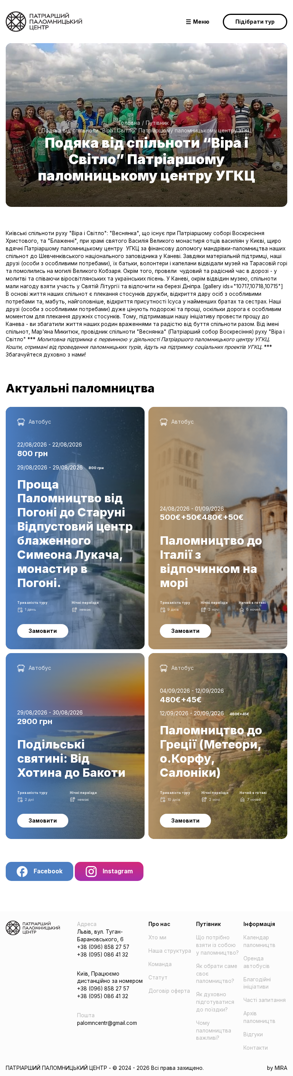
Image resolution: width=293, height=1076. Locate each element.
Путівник (157, 123)
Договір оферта (169, 991)
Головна (129, 123)
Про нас (159, 924)
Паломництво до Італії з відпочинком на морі (208, 410)
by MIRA (277, 1068)
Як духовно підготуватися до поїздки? (215, 1002)
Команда (160, 964)
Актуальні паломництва (80, 388)
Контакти (255, 1048)
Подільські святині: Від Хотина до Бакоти (61, 656)
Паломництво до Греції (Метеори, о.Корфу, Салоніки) (205, 660)
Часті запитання (264, 1000)
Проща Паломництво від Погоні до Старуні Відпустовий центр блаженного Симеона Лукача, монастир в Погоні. (71, 418)
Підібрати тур (255, 22)
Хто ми (157, 937)
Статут (157, 977)
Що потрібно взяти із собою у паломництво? (217, 945)
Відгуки (253, 1034)
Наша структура (169, 951)
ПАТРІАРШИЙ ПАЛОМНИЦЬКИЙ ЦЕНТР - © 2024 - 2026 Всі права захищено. (105, 1068)
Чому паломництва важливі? (213, 1030)
